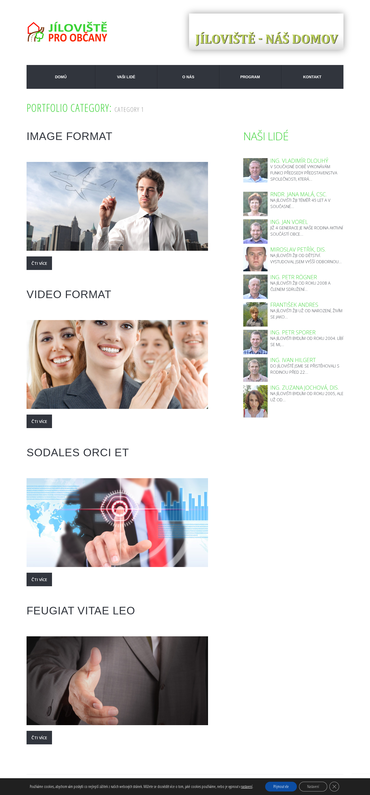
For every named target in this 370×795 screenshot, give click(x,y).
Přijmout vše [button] (281, 786)
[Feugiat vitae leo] (117, 680)
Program (250, 77)
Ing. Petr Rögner (293, 277)
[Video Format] (117, 364)
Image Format (69, 136)
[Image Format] (117, 206)
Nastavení (313, 786)
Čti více (39, 263)
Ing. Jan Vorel (289, 222)
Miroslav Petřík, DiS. (298, 249)
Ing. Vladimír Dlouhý (299, 160)
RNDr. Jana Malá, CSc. (298, 194)
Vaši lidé (126, 77)
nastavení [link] (246, 786)
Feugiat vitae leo (81, 611)
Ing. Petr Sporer (293, 332)
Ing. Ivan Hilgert (293, 360)
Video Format (69, 294)
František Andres (294, 304)
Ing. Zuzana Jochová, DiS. (304, 387)
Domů (61, 77)
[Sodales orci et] (117, 522)
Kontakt (312, 77)
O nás (188, 77)
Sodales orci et (78, 452)
